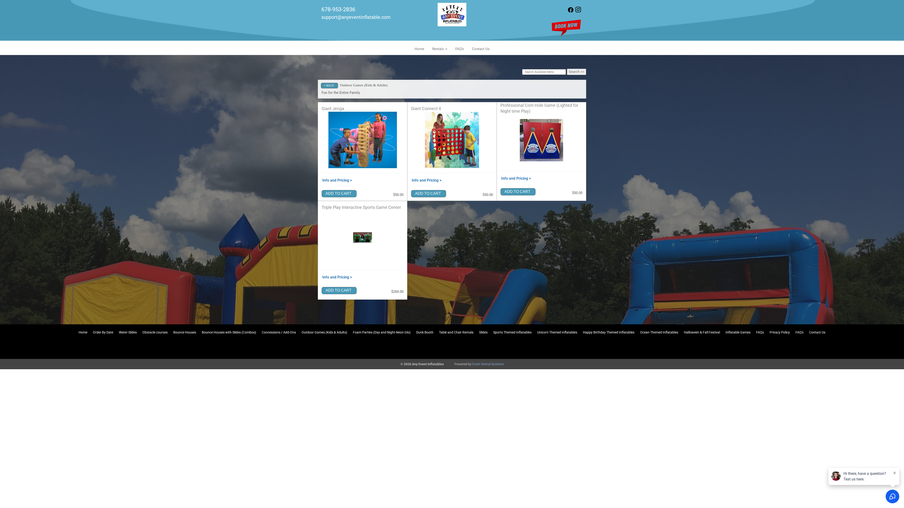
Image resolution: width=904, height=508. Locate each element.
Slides (483, 332)
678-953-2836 (338, 9)
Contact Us (481, 49)
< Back (329, 85)
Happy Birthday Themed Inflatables (608, 332)
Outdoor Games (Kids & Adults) (324, 332)
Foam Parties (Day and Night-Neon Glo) (382, 332)
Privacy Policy (780, 332)
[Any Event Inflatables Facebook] (570, 11)
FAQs (760, 332)
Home (419, 49)
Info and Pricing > (337, 180)
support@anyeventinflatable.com (356, 17)
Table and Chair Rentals (456, 332)
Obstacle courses (155, 332)
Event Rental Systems (488, 364)
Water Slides (128, 332)
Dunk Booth (424, 332)
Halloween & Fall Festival (702, 332)
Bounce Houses (184, 332)
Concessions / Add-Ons (279, 332)
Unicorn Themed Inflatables (557, 332)
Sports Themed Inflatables (512, 332)
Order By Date (103, 332)
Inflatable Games (738, 332)
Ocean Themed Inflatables (659, 332)
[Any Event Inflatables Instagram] (578, 11)
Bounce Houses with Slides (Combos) (229, 332)
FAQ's (459, 49)
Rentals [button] (438, 49)
